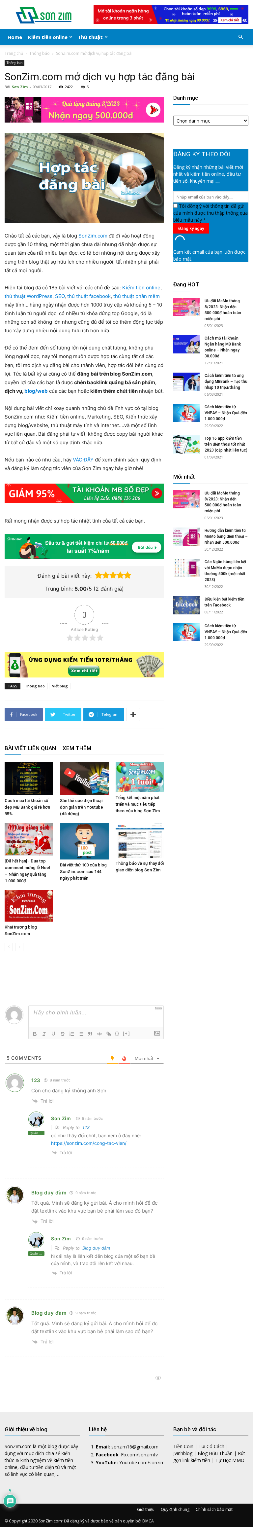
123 (36, 1080)
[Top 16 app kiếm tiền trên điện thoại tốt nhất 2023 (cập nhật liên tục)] (186, 444)
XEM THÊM (77, 748)
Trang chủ (14, 53)
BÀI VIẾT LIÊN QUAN (30, 748)
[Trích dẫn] (90, 1034)
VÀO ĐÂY (83, 460)
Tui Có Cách (211, 1446)
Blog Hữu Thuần (215, 1453)
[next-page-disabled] (19, 947)
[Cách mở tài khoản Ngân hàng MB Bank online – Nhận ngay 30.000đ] (186, 344)
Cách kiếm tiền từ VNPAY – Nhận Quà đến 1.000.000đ (226, 413)
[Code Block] (99, 1034)
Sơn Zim (20, 86)
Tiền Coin (183, 1446)
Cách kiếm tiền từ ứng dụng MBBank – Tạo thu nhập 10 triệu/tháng (226, 381)
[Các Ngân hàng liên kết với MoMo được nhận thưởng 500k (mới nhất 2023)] (186, 568)
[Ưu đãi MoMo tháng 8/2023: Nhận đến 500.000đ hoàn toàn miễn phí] (186, 307)
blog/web (36, 391)
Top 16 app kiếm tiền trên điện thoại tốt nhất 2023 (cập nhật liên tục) (226, 444)
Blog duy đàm (48, 1192)
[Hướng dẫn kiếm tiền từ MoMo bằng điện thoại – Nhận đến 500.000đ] (186, 537)
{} (117, 1033)
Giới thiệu (146, 1509)
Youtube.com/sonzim (142, 1462)
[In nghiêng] (44, 1034)
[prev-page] (9, 947)
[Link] (108, 1034)
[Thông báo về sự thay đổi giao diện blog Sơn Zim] (140, 840)
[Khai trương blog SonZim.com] (29, 906)
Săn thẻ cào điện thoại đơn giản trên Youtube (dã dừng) (81, 807)
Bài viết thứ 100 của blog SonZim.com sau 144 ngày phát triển (83, 871)
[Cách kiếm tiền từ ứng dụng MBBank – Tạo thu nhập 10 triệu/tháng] (186, 382)
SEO (60, 296)
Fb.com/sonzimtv (139, 1454)
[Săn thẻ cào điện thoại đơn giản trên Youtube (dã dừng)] (84, 778)
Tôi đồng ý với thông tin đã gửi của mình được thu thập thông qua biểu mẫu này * (210, 213)
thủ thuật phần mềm (136, 296)
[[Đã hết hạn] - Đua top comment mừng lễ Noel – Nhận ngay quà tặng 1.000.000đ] (29, 839)
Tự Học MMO (229, 1460)
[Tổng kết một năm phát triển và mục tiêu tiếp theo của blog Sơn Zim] (140, 777)
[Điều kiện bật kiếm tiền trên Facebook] (186, 605)
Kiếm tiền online (48, 37)
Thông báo (39, 53)
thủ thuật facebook (89, 296)
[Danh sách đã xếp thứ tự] (71, 1034)
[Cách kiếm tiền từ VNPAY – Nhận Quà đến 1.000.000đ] (186, 413)
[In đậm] (35, 1034)
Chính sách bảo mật (214, 1509)
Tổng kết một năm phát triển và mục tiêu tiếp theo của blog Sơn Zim (138, 804)
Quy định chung (175, 1509)
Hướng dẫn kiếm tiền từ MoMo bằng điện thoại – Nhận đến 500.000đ (226, 536)
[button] (240, 37)
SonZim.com (92, 236)
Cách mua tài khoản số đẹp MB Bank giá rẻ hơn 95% (27, 807)
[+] (126, 1033)
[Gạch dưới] (53, 1034)
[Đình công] (62, 1034)
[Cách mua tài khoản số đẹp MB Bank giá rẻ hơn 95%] (29, 778)
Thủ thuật (90, 37)
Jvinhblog (182, 1453)
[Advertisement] (210, 709)
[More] (133, 714)
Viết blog (60, 685)
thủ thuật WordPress (28, 296)
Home (15, 37)
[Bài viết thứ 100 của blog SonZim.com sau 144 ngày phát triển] (84, 841)
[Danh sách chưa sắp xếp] (81, 1034)
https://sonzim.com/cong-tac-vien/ (88, 1143)
